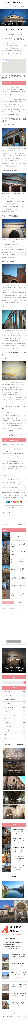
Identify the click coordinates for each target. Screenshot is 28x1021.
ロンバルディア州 (10, 24)
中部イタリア (14, 719)
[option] (7, 911)
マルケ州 (14, 730)
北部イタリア (14, 691)
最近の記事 (7, 744)
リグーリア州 (14, 703)
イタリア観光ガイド (14, 2)
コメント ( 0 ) (7, 602)
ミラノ (4, 515)
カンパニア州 (14, 738)
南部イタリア (14, 734)
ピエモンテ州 (14, 695)
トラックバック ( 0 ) (20, 602)
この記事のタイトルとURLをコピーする (14, 34)
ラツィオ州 (15, 722)
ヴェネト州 (14, 711)
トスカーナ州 (14, 726)
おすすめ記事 (20, 744)
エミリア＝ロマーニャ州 (14, 715)
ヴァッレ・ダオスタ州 (14, 699)
